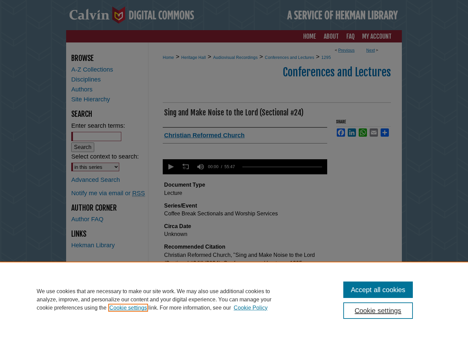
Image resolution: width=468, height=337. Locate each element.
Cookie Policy (251, 308)
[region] (234, 299)
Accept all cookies (378, 290)
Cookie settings (128, 308)
